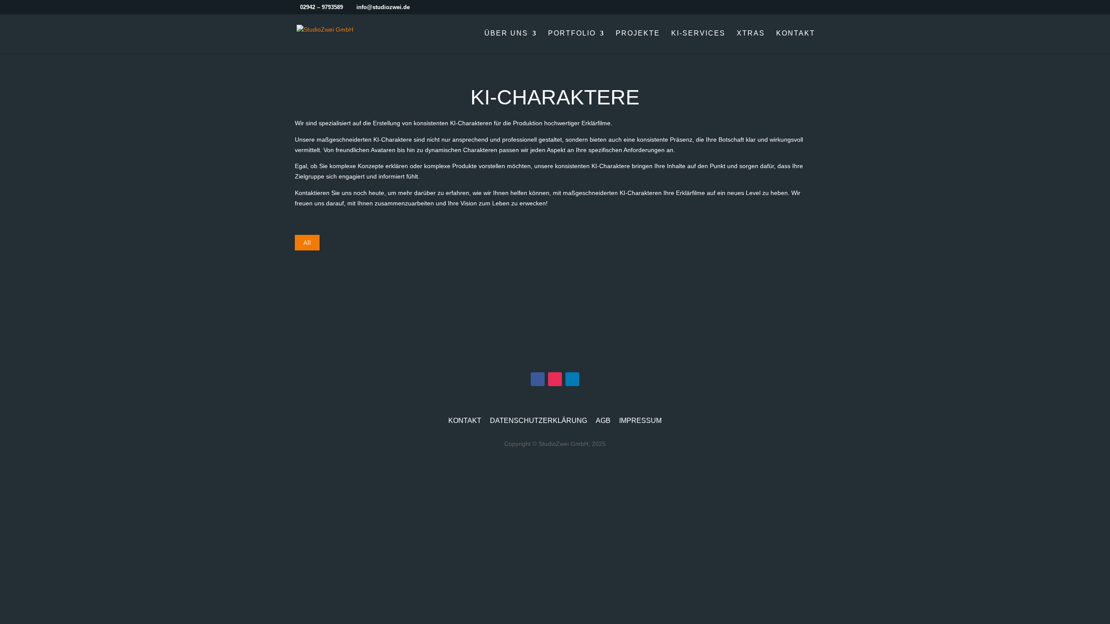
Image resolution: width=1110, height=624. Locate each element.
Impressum (640, 420)
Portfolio (572, 33)
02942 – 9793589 (321, 7)
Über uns (506, 33)
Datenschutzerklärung (538, 420)
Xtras (751, 33)
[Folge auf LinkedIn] (572, 379)
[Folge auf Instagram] (555, 379)
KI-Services (698, 33)
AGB (603, 420)
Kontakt (795, 33)
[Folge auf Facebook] (538, 379)
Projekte (638, 33)
